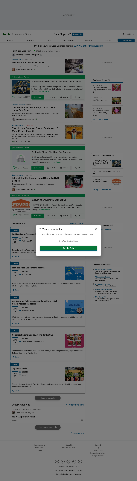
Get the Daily (68, 248)
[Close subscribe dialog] (96, 229)
